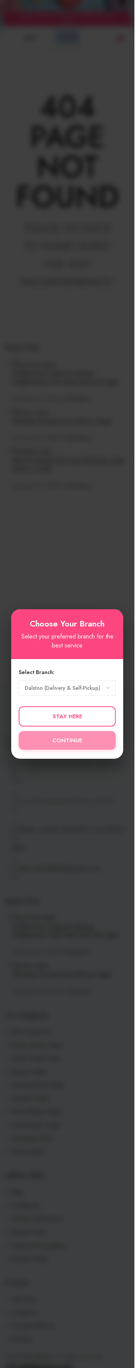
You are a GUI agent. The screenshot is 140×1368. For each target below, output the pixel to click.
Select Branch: (37, 672)
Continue (67, 740)
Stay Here (67, 716)
